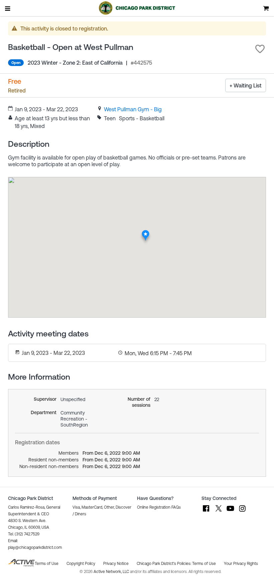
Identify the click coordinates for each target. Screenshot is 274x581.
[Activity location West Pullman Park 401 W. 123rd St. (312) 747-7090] (145, 232)
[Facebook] (206, 511)
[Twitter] (218, 511)
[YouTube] (230, 511)
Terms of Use (204, 563)
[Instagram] (242, 511)
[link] (133, 109)
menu (8, 8)
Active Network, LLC (112, 571)
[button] (260, 49)
